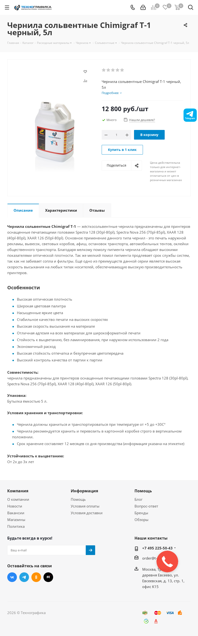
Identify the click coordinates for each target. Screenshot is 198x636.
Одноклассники (36, 577)
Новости (14, 506)
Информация (84, 491)
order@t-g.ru (152, 558)
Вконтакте (12, 577)
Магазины (16, 519)
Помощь (78, 499)
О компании (18, 499)
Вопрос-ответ (146, 506)
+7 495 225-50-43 (157, 548)
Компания (17, 491)
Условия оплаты (85, 506)
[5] (122, 70)
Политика (16, 526)
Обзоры (141, 519)
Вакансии (15, 512)
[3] (113, 70)
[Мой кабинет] (143, 7)
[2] (108, 70)
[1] (104, 70)
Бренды (141, 512)
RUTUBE (48, 577)
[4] (117, 70)
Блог (138, 499)
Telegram (24, 577)
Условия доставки (87, 512)
